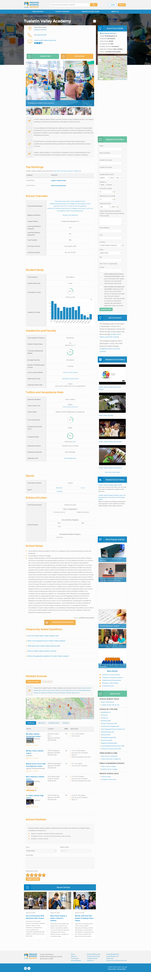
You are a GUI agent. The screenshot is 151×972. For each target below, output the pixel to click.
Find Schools (75, 958)
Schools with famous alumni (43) (111, 749)
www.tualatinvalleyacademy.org (45, 40)
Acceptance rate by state (108, 779)
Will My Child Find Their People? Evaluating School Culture (84, 918)
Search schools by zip (107, 702)
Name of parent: (105, 153)
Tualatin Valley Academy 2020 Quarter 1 (110, 442)
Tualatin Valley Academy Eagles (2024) (110, 485)
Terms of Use (112, 969)
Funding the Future (108, 686)
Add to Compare (33, 745)
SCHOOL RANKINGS (62, 11)
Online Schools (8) (106, 740)
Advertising (109, 958)
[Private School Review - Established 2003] (31, 5)
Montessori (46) (106, 721)
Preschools (66, 723)
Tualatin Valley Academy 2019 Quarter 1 (110, 468)
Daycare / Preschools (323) (109, 724)
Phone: (102, 267)
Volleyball (59, 491)
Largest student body (58, 180)
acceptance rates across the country (110, 350)
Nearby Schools (47, 681)
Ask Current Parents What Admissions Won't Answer (35, 917)
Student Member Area (93, 954)
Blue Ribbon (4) (105, 712)
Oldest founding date (58, 185)
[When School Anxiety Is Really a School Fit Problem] (60, 901)
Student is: (103, 182)
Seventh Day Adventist (70, 215)
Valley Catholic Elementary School (33, 735)
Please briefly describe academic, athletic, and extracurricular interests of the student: (112, 213)
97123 (44, 30)
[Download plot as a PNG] (91, 299)
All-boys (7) (104, 718)
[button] (60, 707)
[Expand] (28, 706)
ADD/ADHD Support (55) (108, 738)
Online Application (70, 458)
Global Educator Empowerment (111, 680)
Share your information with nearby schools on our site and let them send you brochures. (114, 279)
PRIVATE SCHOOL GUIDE (90, 11)
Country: (102, 242)
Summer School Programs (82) (110, 726)
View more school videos (112, 472)
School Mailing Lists (112, 956)
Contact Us (90, 961)
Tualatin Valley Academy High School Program (109, 388)
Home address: (104, 228)
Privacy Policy (121, 969)
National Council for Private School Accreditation (70, 206)
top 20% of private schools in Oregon (66, 171)
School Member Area (112, 954)
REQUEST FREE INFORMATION (62, 622)
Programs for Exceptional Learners (112, 677)
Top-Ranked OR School (109, 33)
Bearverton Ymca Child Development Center (36, 765)
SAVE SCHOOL (80, 56)
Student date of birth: (107, 174)
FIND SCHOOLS (37, 11)
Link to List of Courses (70, 372)
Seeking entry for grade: (107, 196)
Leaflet (83, 719)
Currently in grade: (106, 188)
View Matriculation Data (70, 378)
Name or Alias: (64, 847)
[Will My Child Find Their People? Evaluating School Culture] (84, 901)
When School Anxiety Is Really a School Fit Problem (58, 918)
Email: (101, 146)
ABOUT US (115, 11)
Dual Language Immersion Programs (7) (113, 729)
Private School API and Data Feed (116, 961)
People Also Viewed (33, 681)
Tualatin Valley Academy (105, 415)
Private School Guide (93, 956)
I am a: (28, 847)
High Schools (41, 723)
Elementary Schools (54, 723)
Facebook (29, 968)
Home (72, 954)
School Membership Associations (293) (112, 746)
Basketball (59, 488)
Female (109, 185)
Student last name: (106, 167)
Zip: (101, 257)
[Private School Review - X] (25, 968)
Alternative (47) (105, 735)
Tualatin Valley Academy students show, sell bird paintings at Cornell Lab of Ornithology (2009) (111, 497)
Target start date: (105, 203)
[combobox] (69, 5)
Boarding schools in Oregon (109, 769)
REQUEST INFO (45, 56)
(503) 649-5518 (41, 35)
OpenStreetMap (90, 719)
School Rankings (76, 961)
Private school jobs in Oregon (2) (111, 759)
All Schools (31, 723)
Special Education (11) (107, 732)
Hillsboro (37, 30)
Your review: (29, 855)
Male (102, 185)
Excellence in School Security (111, 675)
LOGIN (112, 5)
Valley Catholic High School (70, 693)
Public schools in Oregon (108, 766)
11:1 (74, 345)
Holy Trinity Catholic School (56, 690)
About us (74, 956)
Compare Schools (92, 958)
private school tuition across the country (110, 335)
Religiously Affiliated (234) (109, 743)
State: (101, 249)
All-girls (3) (104, 715)
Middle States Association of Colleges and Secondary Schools (70, 204)
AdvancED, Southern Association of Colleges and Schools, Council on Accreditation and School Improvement (70, 209)
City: (101, 235)
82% (74, 442)
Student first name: (106, 160)
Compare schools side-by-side (110, 705)
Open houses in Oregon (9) (109, 756)
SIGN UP (121, 5)
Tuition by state (106, 777)
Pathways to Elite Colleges (110, 683)
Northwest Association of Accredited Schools (70, 201)
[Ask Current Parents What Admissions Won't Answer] (35, 901)
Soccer (83, 488)
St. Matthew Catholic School (48, 693)
